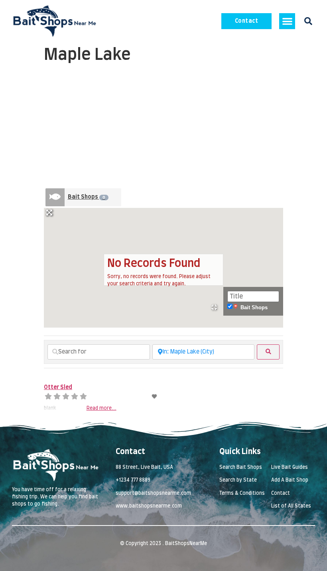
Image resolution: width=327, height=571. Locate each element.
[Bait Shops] (55, 197)
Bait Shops (86, 197)
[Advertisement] (163, 127)
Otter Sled (58, 387)
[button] (287, 21)
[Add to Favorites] (155, 396)
